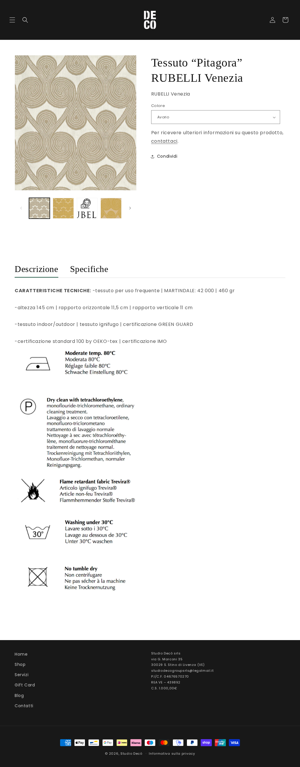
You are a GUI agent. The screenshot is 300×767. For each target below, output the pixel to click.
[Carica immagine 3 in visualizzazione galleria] (87, 208)
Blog (19, 695)
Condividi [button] (167, 156)
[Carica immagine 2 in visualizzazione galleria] (63, 208)
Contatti (24, 706)
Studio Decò (131, 753)
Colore (158, 105)
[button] (12, 19)
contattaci (164, 141)
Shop (20, 664)
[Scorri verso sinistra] (21, 208)
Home (21, 654)
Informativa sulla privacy (172, 753)
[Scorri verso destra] (130, 208)
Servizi (21, 675)
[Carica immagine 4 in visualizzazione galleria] (110, 208)
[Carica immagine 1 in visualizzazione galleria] (39, 208)
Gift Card (25, 685)
